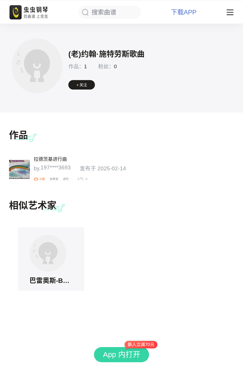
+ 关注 (81, 85)
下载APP (183, 12)
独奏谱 (54, 179)
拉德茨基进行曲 (50, 159)
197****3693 (56, 168)
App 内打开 (121, 354)
